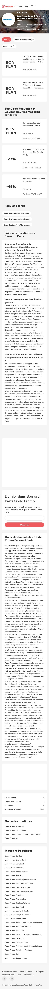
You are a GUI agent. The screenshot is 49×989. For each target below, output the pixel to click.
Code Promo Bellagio (13, 946)
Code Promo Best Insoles (15, 899)
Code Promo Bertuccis (14, 867)
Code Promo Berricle (13, 856)
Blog (26, 6)
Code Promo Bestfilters (14, 895)
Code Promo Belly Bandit (32, 922)
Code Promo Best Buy (14, 875)
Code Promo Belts (12, 922)
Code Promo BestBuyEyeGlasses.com (20, 879)
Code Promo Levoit (32, 834)
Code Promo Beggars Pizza (16, 958)
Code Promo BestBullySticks (16, 871)
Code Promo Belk (12, 954)
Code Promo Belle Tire (14, 930)
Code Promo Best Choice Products (19, 883)
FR (32, 6)
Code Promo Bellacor (33, 946)
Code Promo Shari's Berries (16, 860)
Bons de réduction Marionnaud (17, 224)
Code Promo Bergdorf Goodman (18, 914)
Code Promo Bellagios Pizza (16, 942)
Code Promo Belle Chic (14, 938)
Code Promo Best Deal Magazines (19, 891)
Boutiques (18, 6)
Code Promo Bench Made (15, 918)
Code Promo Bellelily (13, 934)
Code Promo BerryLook (14, 863)
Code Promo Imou (12, 838)
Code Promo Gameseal (14, 826)
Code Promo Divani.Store (15, 830)
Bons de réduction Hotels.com (17, 219)
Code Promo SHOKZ (13, 834)
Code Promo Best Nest (14, 907)
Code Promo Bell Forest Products (18, 926)
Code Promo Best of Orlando (17, 911)
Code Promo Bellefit (32, 934)
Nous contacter (26, 971)
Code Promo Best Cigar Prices (17, 887)
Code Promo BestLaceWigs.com (18, 903)
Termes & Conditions (25, 974)
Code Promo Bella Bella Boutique (18, 950)
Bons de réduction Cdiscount (16, 213)
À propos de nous (9, 971)
